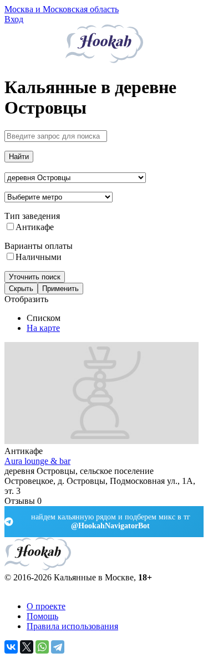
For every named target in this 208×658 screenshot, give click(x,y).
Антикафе (35, 227)
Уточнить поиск (34, 277)
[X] (26, 647)
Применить (60, 288)
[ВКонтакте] (11, 647)
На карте (43, 328)
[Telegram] (57, 647)
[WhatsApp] (42, 647)
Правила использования (72, 626)
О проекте (46, 606)
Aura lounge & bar (37, 461)
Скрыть (21, 288)
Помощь (42, 616)
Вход (13, 19)
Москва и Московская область (61, 9)
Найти (19, 156)
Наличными (39, 257)
